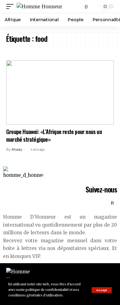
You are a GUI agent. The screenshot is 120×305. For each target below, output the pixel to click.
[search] (93, 6)
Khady (17, 149)
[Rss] (112, 203)
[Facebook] (85, 203)
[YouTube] (99, 203)
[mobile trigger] (11, 6)
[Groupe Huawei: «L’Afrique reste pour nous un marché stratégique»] (60, 92)
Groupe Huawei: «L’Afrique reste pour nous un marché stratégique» (54, 135)
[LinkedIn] (105, 203)
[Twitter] (92, 203)
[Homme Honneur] (39, 6)
